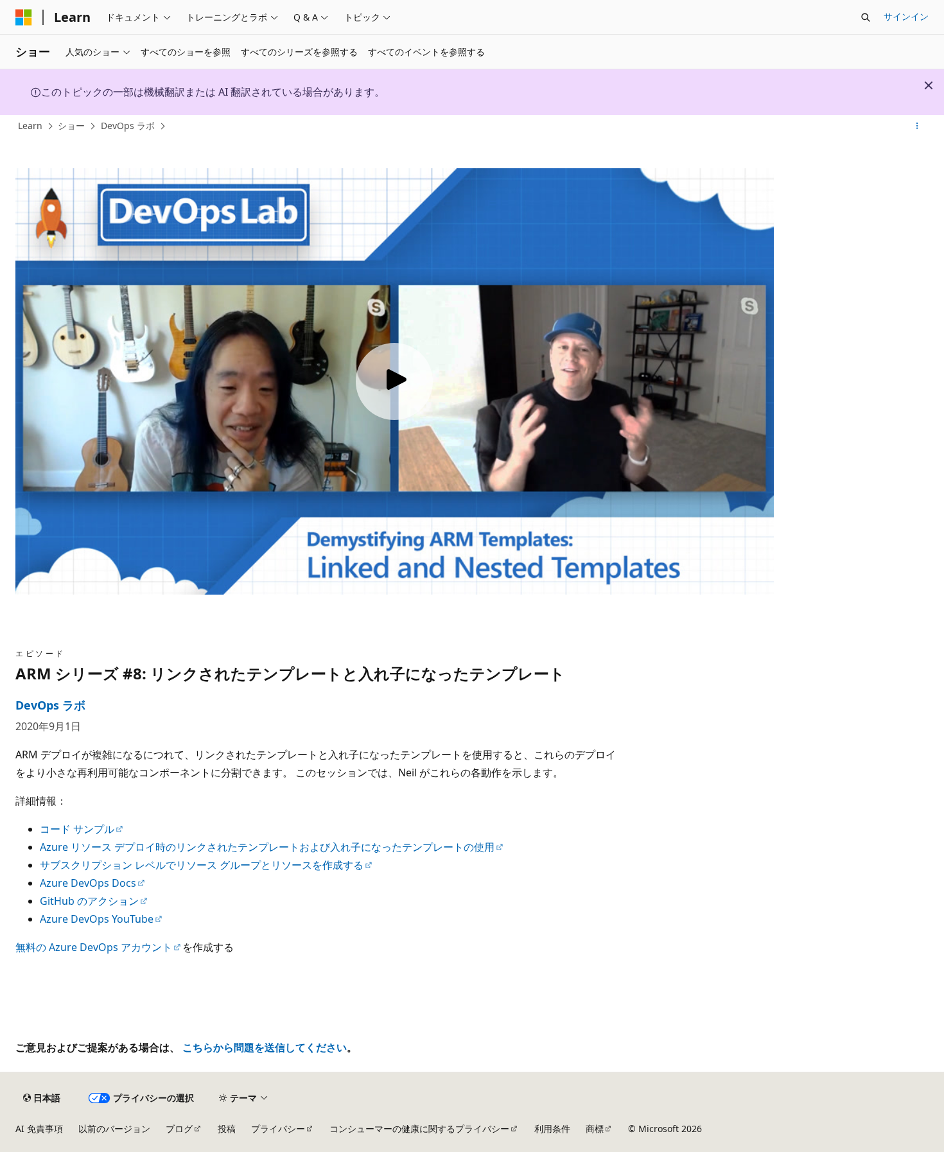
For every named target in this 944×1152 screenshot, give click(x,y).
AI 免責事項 (39, 1128)
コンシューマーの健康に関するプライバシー (419, 1128)
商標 (595, 1128)
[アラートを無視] (928, 85)
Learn (30, 125)
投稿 (227, 1128)
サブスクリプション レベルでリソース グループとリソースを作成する (201, 865)
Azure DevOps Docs (88, 883)
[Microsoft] (23, 17)
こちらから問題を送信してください (264, 1047)
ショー (71, 125)
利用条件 (552, 1128)
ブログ (179, 1128)
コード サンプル (77, 829)
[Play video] (394, 381)
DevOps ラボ (128, 125)
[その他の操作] (917, 126)
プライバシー (278, 1128)
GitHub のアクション (89, 901)
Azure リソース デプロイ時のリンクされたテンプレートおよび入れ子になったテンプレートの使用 (267, 847)
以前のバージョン (114, 1128)
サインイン (906, 16)
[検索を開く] (865, 17)
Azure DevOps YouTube (96, 919)
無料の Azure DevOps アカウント (93, 947)
